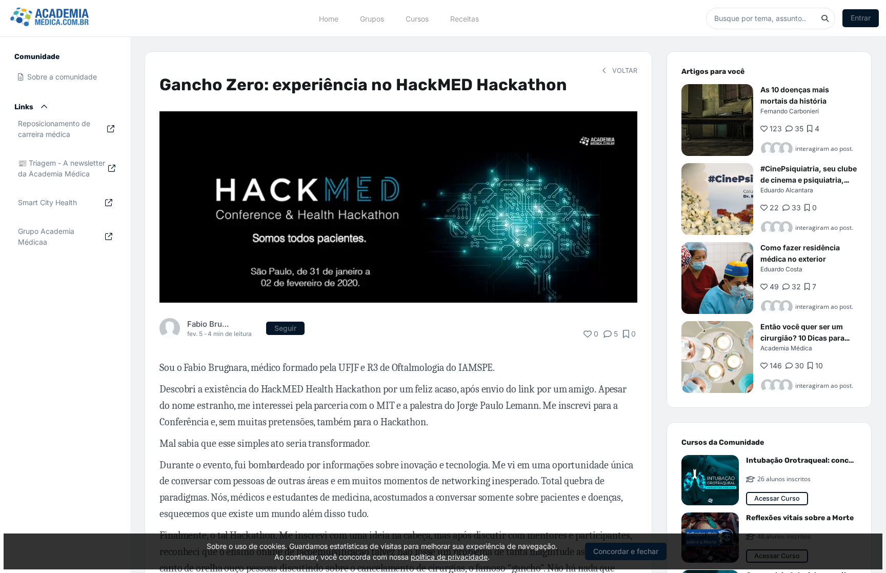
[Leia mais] (717, 120)
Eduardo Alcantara (786, 190)
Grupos (372, 18)
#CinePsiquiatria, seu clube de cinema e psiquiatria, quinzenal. (808, 179)
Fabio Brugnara (209, 324)
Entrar (861, 17)
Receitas (464, 18)
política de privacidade (449, 556)
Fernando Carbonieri (789, 111)
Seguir (285, 328)
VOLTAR (623, 70)
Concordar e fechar (625, 551)
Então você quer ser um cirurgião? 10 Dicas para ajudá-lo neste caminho (802, 337)
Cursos (417, 18)
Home (328, 18)
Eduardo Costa (781, 269)
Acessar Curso (777, 498)
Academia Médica (786, 348)
